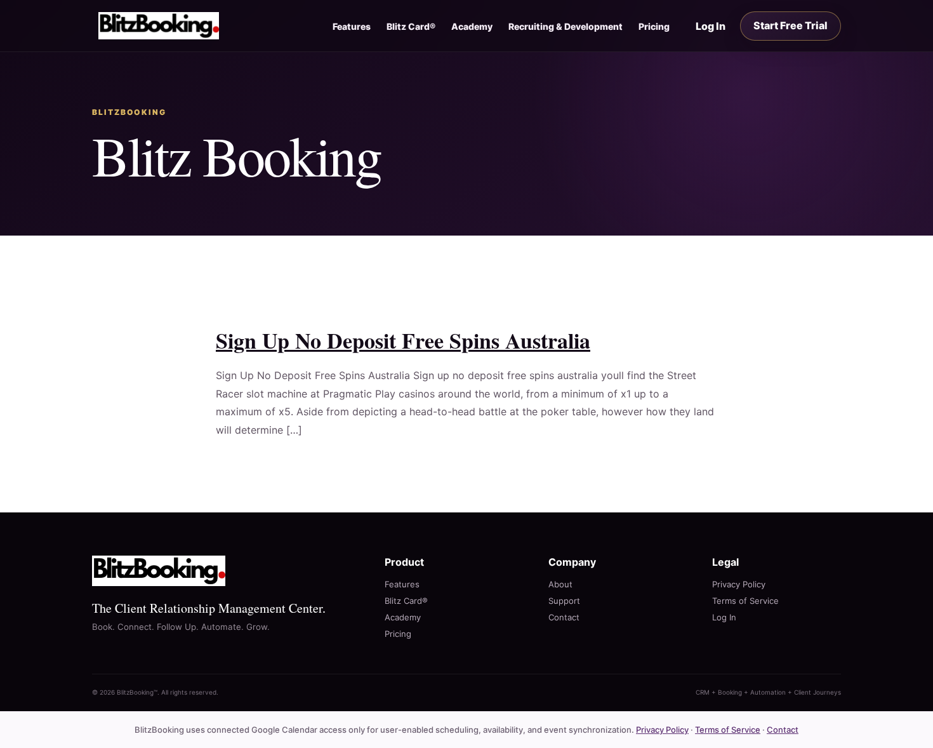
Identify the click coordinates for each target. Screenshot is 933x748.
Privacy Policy (738, 584)
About (560, 584)
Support (564, 601)
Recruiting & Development (565, 26)
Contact (563, 617)
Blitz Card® (411, 26)
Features (352, 26)
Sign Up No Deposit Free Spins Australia (403, 340)
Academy (472, 26)
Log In (710, 26)
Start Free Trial (790, 25)
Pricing (654, 26)
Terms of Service (745, 601)
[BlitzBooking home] (158, 25)
